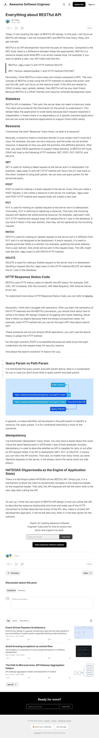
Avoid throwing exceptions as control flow (29, 646)
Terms (53, 721)
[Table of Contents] (2, 369)
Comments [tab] (11, 590)
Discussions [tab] (24, 621)
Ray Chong (15, 20)
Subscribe (79, 4)
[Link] (2, 99)
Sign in (91, 4)
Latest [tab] (14, 621)
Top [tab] (8, 621)
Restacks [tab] (21, 590)
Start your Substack (43, 727)
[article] (49, 633)
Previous (15, 573)
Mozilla (89, 296)
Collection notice (64, 721)
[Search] (64, 4)
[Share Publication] (69, 4)
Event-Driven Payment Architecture (25, 627)
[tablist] (16, 590)
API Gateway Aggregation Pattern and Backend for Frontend (31, 671)
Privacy (47, 721)
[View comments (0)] (16, 28)
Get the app (61, 727)
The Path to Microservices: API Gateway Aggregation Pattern (35, 667)
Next (86, 573)
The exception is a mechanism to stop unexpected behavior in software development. (35, 650)
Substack (37, 733)
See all (10, 684)
